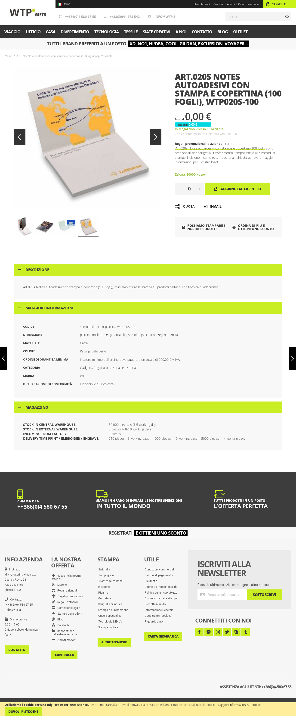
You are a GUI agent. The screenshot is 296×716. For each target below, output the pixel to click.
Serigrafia (104, 569)
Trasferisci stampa (110, 581)
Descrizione (37, 269)
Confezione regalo (67, 608)
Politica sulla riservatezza (161, 592)
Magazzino (36, 407)
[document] (148, 709)
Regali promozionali (69, 596)
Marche (61, 584)
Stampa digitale (108, 627)
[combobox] (258, 16)
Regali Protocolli (66, 602)
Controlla (64, 655)
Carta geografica (163, 636)
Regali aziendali (66, 590)
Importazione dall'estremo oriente (64, 632)
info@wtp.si (165, 16)
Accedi (231, 4)
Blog (59, 619)
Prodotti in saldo (155, 604)
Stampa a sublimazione (113, 610)
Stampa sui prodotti (68, 613)
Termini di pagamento (159, 575)
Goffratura (104, 598)
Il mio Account (202, 4)
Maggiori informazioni (49, 308)
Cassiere (218, 4)
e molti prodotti (65, 640)
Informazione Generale (159, 610)
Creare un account (248, 4)
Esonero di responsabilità (161, 586)
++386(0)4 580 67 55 (80, 16)
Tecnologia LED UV (110, 621)
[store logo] (27, 12)
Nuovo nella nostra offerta (66, 577)
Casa (8, 56)
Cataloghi (62, 625)
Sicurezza (151, 581)
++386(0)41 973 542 (125, 16)
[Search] (287, 16)
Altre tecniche (114, 642)
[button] (66, 4)
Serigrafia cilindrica (110, 604)
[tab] (148, 270)
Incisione (104, 586)
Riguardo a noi (154, 621)
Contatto (16, 650)
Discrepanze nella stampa (161, 598)
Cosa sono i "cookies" (158, 615)
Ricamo (103, 592)
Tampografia (106, 575)
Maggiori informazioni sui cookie (239, 705)
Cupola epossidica (109, 615)
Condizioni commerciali (160, 569)
